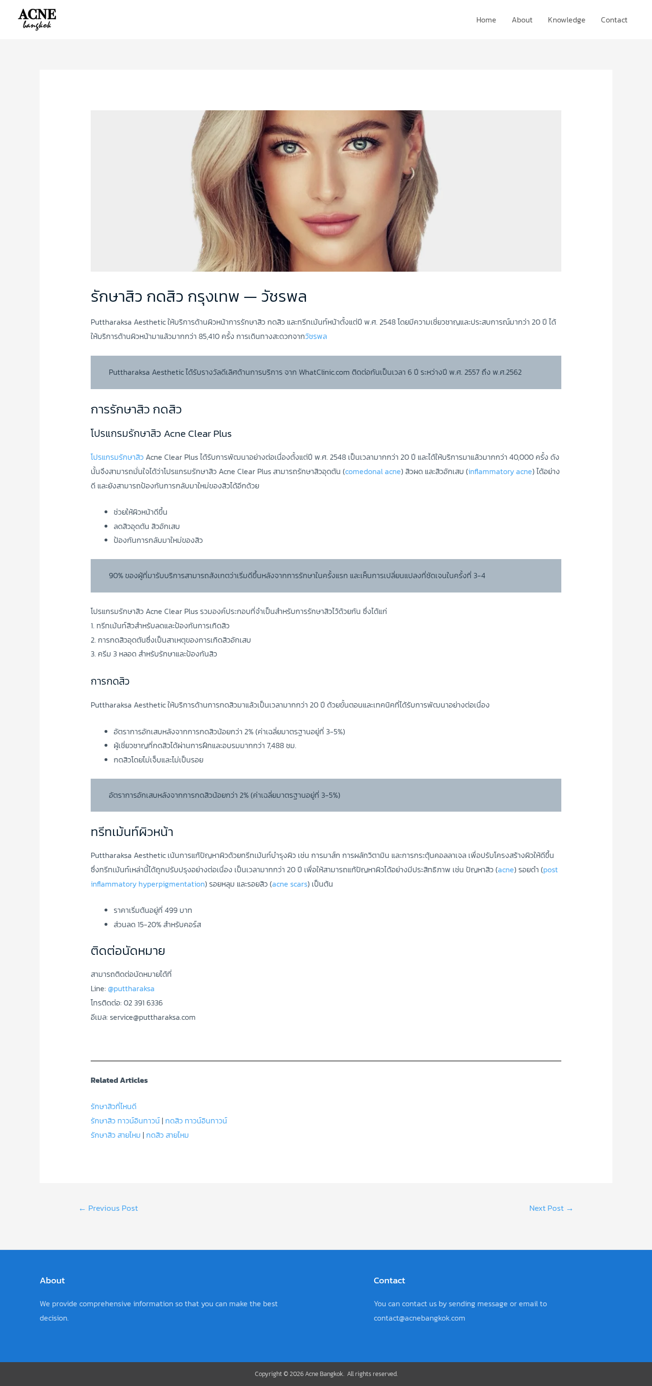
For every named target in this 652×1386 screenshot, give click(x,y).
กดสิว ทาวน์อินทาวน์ (196, 1120)
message (492, 1303)
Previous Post (108, 1208)
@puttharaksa (131, 988)
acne (506, 869)
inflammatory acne (500, 471)
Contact (614, 19)
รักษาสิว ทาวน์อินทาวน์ (125, 1120)
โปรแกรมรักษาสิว (117, 457)
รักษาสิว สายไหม (116, 1135)
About (522, 19)
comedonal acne (373, 471)
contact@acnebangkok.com (419, 1317)
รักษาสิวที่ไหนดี (114, 1106)
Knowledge (567, 19)
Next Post (551, 1208)
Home (486, 19)
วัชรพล (316, 336)
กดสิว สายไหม (167, 1135)
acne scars (289, 883)
